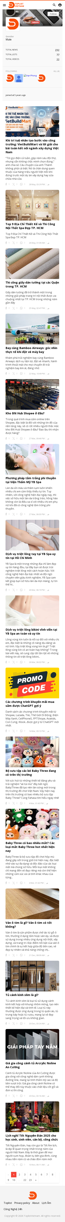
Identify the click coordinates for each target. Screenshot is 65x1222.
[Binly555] (19, 78)
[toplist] (10, 78)
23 (30, 1180)
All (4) (56, 71)
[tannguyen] (41, 78)
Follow (53, 13)
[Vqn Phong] (30, 75)
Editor (26, 22)
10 (13, 1180)
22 (24, 1180)
